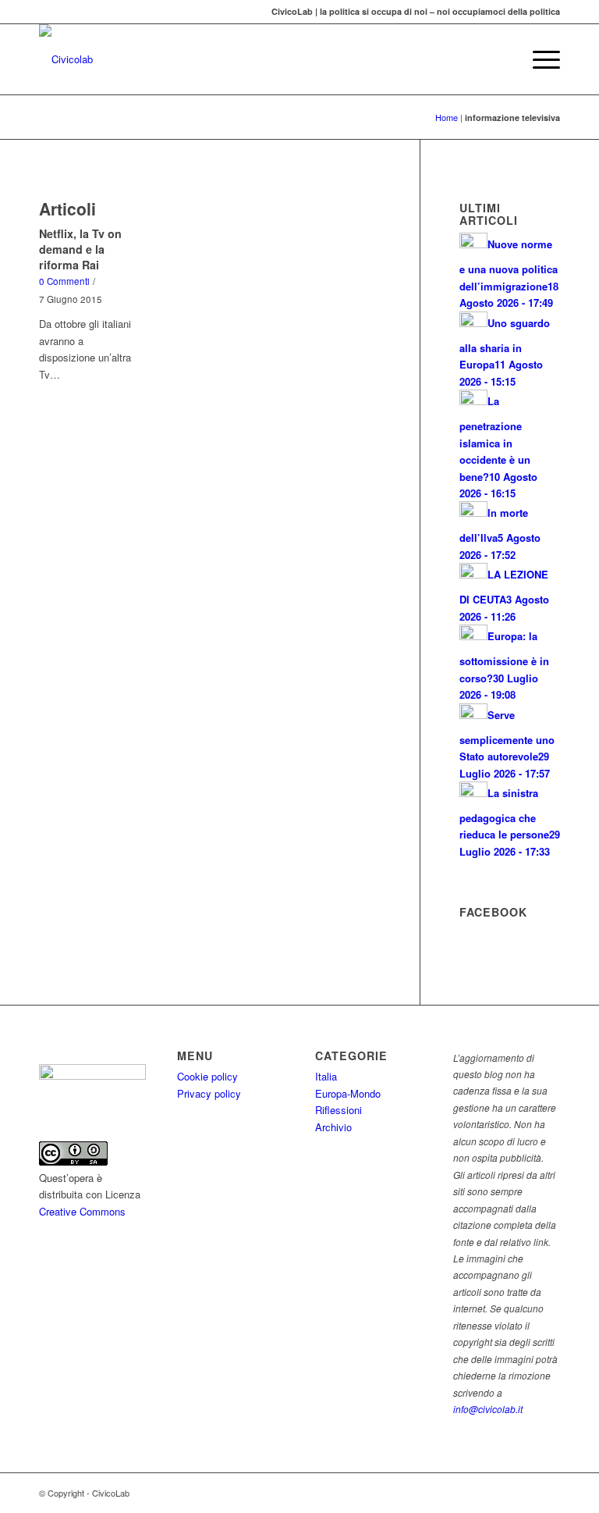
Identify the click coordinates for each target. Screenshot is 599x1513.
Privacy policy (209, 1093)
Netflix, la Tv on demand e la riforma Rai (80, 249)
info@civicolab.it (488, 1408)
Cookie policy (207, 1076)
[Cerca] (502, 59)
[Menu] (538, 59)
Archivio (333, 1127)
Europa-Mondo (348, 1093)
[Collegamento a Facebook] (548, 1492)
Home (446, 117)
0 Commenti (64, 281)
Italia (326, 1076)
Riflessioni (338, 1109)
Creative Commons (82, 1211)
